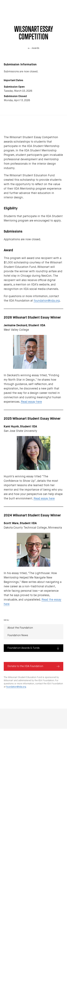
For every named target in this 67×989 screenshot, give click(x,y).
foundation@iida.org (47, 300)
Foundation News (17, 635)
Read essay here (31, 401)
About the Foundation (20, 628)
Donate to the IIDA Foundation (25, 666)
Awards (35, 48)
